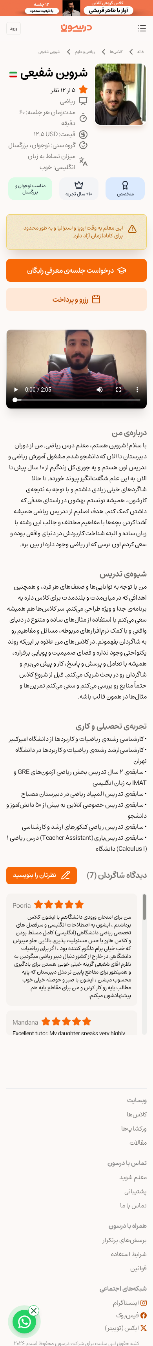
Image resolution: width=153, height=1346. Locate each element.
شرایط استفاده (129, 1254)
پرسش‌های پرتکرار (125, 1240)
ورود (13, 28)
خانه (140, 52)
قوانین (138, 1268)
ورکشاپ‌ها (134, 1128)
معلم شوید (133, 1177)
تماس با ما (133, 1205)
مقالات (138, 1142)
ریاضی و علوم (85, 52)
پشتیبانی (135, 1191)
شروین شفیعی (49, 52)
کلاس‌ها (116, 52)
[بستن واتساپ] (33, 1310)
